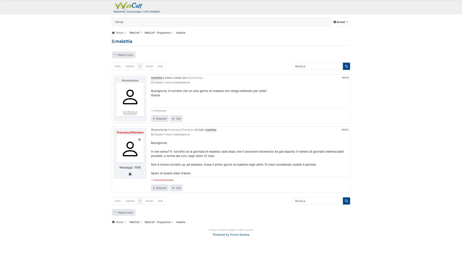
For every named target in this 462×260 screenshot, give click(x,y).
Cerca (119, 22)
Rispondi (161, 118)
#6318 (345, 77)
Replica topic (125, 54)
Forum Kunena (239, 234)
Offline (139, 139)
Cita (178, 118)
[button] (341, 22)
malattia (156, 77)
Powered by (221, 234)
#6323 (345, 129)
